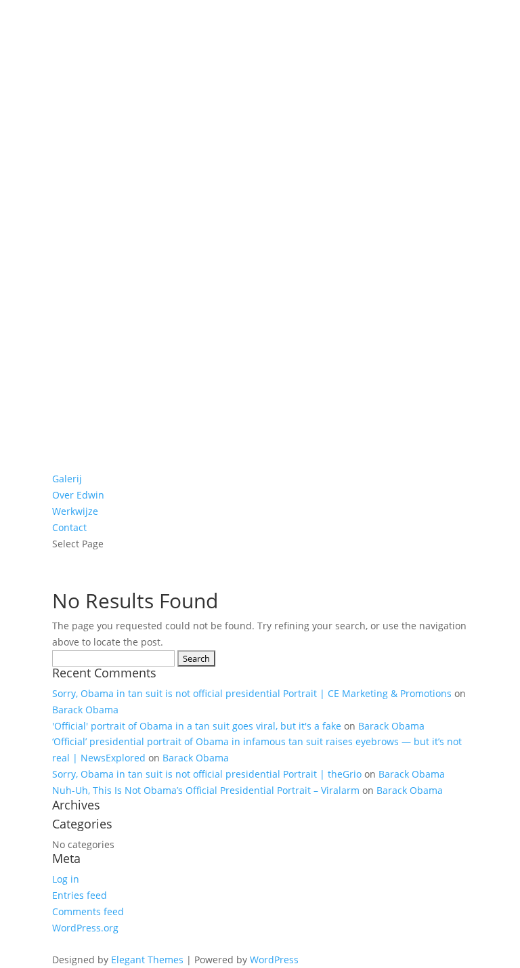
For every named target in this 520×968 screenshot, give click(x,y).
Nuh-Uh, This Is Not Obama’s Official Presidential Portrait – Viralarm (206, 790)
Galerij (67, 478)
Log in (65, 878)
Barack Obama (85, 709)
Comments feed (88, 911)
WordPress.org (85, 927)
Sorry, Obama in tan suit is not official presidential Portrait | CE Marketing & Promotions (252, 693)
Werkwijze (75, 511)
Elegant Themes (147, 959)
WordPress (274, 959)
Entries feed (79, 895)
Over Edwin (78, 494)
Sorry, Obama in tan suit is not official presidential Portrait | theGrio (207, 773)
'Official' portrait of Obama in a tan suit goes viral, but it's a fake (196, 725)
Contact (69, 527)
